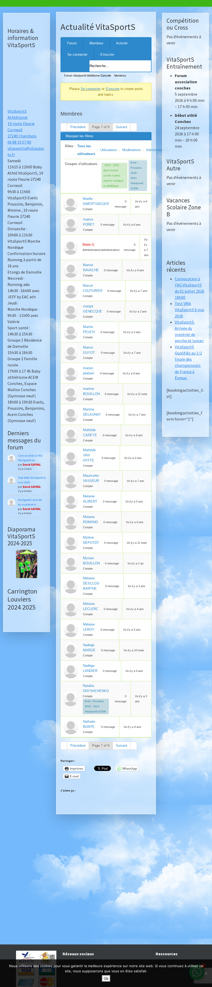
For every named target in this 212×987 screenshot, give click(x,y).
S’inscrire (107, 54)
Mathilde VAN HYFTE (89, 455)
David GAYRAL (32, 464)
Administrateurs (158, 150)
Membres (96, 43)
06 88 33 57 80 (19, 142)
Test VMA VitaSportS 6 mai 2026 (189, 309)
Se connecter (77, 54)
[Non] (205, 973)
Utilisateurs (108, 150)
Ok (106, 978)
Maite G (88, 244)
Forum (72, 43)
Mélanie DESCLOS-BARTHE (91, 583)
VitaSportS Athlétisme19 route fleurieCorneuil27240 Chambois (21, 123)
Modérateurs (131, 150)
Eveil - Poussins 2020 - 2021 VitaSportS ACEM (137, 175)
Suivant (121, 127)
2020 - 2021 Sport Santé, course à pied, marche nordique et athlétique (113, 175)
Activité (121, 43)
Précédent (78, 127)
